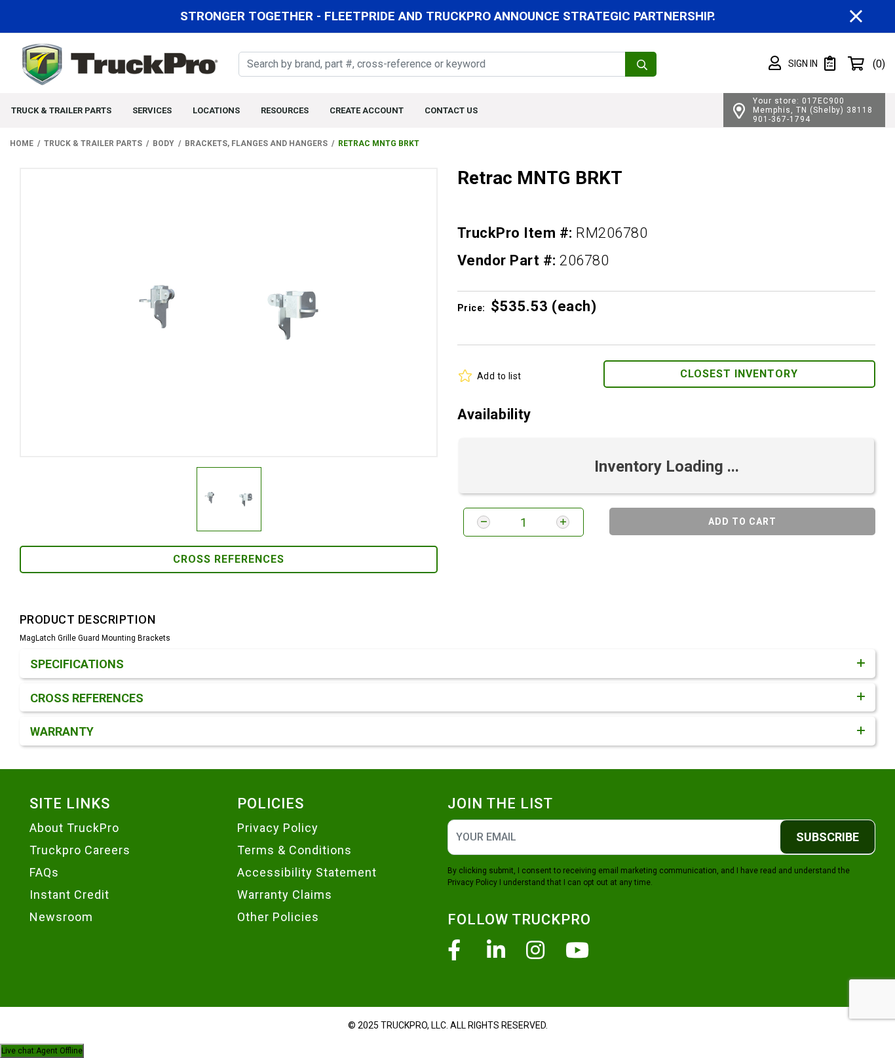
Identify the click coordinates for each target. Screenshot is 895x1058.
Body (163, 143)
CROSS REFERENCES (228, 559)
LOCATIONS (216, 110)
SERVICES (152, 110)
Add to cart (742, 521)
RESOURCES (285, 110)
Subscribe (827, 837)
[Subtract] (483, 522)
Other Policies (278, 917)
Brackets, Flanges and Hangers (256, 143)
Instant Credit (69, 894)
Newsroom (61, 917)
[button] (793, 63)
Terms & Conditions (294, 850)
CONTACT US (451, 110)
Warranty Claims (284, 894)
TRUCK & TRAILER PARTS (61, 110)
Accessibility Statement (307, 872)
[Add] (562, 522)
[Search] (641, 64)
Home (21, 143)
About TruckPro (74, 828)
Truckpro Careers (79, 850)
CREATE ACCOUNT (367, 110)
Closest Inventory (739, 374)
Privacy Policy (277, 828)
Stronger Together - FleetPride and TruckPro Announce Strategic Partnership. (447, 16)
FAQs (44, 872)
